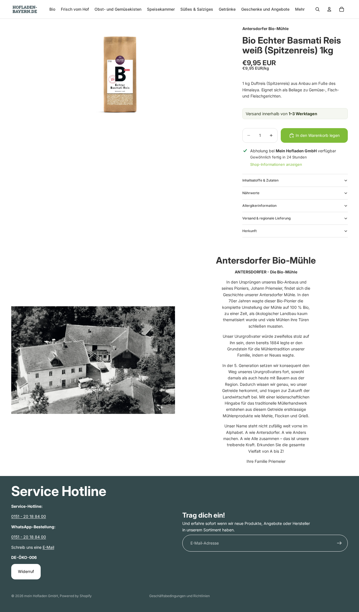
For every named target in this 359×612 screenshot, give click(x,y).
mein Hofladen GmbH (41, 596)
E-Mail (48, 547)
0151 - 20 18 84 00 (28, 516)
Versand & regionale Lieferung (266, 218)
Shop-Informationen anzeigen (276, 164)
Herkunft (249, 231)
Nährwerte (250, 193)
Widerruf (26, 571)
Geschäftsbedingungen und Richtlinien (179, 596)
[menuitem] (299, 9)
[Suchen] (317, 9)
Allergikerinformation (259, 205)
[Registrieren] (339, 543)
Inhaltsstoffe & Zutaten (260, 180)
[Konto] (329, 9)
